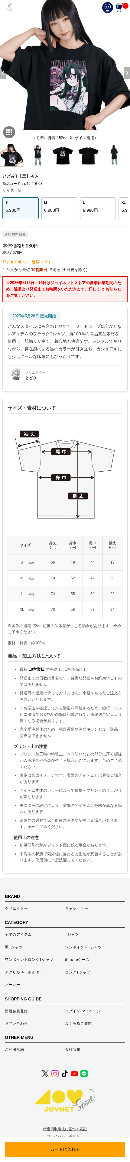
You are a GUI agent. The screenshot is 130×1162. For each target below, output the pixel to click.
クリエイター (16, 908)
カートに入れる (65, 1149)
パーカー (12, 985)
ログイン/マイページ (83, 1011)
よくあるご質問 (78, 1023)
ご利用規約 (14, 1049)
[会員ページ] (108, 7)
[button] (127, 73)
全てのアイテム (18, 934)
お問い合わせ (16, 1023)
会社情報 (72, 1049)
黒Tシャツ (14, 947)
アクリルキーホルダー (24, 972)
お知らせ (113, 289)
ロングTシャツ (77, 972)
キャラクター (76, 908)
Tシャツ (72, 934)
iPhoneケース (77, 959)
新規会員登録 (16, 1011)
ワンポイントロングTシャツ (29, 959)
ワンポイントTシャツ (83, 947)
